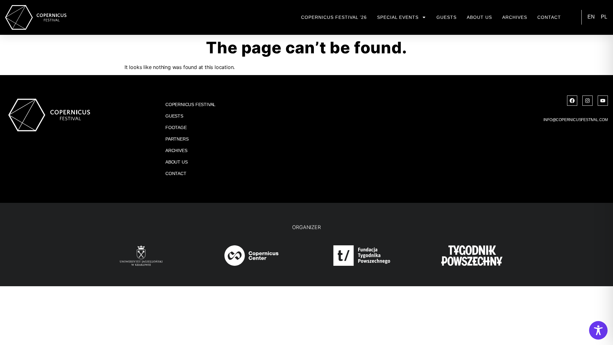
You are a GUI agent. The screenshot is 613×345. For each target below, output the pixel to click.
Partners (176, 139)
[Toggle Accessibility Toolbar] (598, 330)
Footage (176, 127)
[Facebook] (572, 101)
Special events (398, 17)
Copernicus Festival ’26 (334, 17)
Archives (514, 17)
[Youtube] (603, 101)
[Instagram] (587, 101)
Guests (446, 17)
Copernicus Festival (190, 104)
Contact (549, 17)
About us (479, 17)
